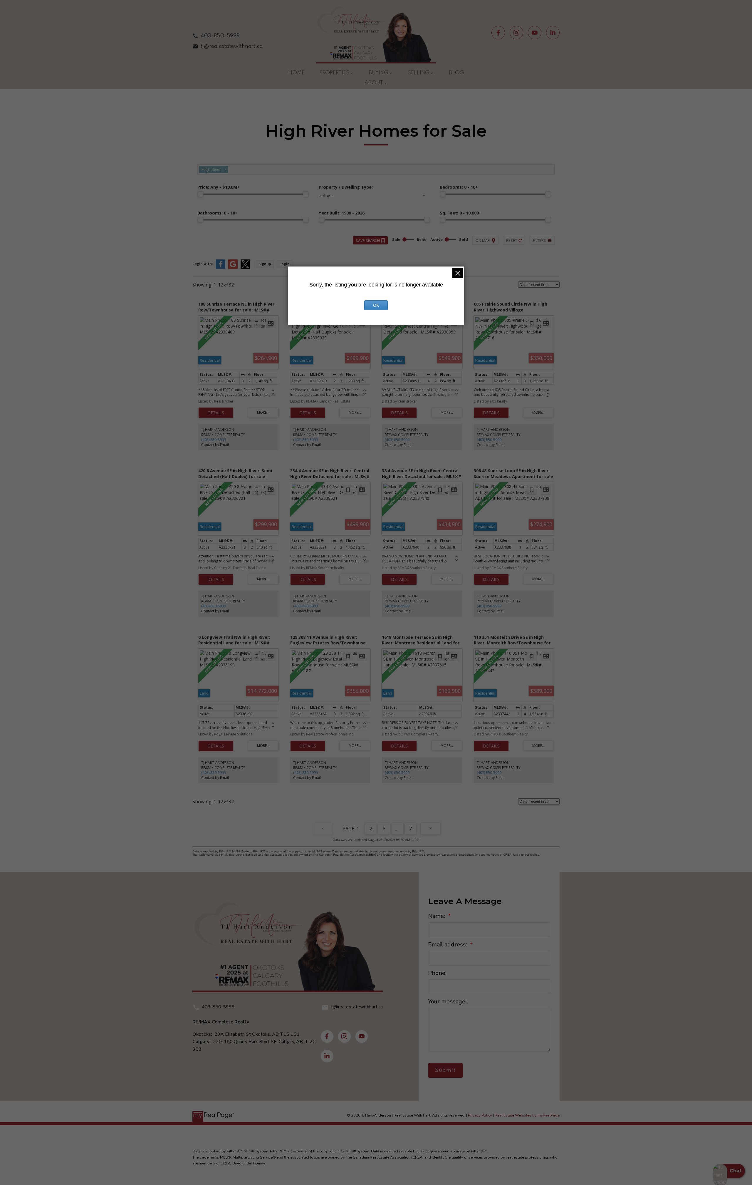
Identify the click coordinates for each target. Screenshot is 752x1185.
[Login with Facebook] (220, 267)
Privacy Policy (480, 1115)
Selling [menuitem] (418, 73)
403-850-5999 (220, 35)
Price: (218, 187)
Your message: (447, 1001)
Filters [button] (539, 240)
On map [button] (483, 240)
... (397, 828)
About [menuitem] (374, 83)
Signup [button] (264, 264)
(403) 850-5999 (213, 439)
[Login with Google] (233, 267)
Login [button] (284, 264)
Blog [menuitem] (456, 73)
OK (376, 305)
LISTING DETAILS (216, 413)
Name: (437, 916)
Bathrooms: (217, 213)
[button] (227, 36)
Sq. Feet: (460, 213)
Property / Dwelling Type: (346, 187)
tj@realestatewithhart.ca (232, 46)
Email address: (448, 944)
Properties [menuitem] (334, 73)
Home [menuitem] (296, 73)
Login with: (202, 263)
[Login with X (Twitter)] (245, 267)
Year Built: (342, 213)
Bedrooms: (459, 187)
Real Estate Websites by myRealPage (527, 1115)
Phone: (437, 973)
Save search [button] (368, 240)
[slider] (200, 194)
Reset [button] (511, 240)
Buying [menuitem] (378, 73)
